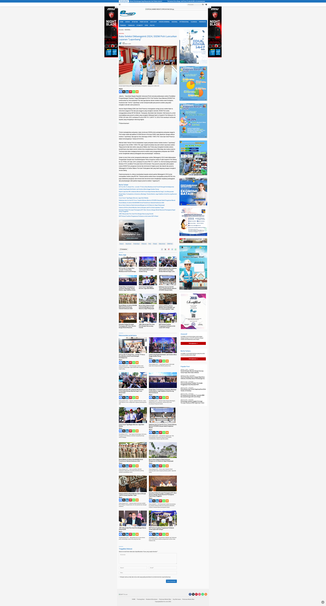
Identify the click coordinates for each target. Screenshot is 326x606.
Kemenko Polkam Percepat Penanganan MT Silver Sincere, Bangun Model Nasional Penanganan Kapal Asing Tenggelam (147, 210)
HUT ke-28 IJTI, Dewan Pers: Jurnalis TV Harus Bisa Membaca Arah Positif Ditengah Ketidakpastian (146, 187)
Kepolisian (128, 243)
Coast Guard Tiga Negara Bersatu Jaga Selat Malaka (133, 198)
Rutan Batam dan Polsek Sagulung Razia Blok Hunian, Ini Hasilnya (193, 390)
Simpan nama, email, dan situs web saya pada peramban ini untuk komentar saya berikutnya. (145, 577)
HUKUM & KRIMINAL (164, 21)
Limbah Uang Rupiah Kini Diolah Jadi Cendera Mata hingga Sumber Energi (139, 189)
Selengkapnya (193, 343)
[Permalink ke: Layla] (120, 43)
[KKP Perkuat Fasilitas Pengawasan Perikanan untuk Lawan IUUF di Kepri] (168, 318)
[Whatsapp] (133, 91)
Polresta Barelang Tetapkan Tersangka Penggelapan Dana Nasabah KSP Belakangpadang (192, 383)
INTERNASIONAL (184, 21)
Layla (123, 42)
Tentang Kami (140, 599)
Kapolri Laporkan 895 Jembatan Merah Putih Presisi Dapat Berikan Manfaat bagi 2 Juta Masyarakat (146, 191)
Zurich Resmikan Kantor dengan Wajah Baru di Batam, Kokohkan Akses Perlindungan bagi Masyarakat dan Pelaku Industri (193, 377)
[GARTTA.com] (127, 13)
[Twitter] (193, 594)
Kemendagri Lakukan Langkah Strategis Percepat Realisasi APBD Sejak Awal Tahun (192, 402)
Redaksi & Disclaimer (152, 599)
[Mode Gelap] (206, 4)
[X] (123, 91)
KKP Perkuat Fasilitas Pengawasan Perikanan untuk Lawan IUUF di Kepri (138, 216)
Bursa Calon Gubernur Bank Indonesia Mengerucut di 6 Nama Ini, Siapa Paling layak (142, 205)
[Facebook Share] (162, 249)
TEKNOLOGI (131, 25)
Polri (150, 243)
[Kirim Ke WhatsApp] (175, 249)
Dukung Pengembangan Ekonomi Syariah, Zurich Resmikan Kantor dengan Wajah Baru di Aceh (206, 1)
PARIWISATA (202, 21)
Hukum (122, 243)
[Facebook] (120, 91)
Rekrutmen (162, 243)
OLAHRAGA (194, 21)
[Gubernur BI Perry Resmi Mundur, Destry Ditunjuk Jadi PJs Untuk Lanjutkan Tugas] (168, 299)
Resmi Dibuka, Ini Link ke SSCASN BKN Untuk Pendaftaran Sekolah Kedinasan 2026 (141, 202)
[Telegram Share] (172, 249)
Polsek (155, 243)
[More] (137, 91)
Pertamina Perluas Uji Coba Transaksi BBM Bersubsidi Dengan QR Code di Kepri (192, 396)
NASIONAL (174, 21)
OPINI (146, 25)
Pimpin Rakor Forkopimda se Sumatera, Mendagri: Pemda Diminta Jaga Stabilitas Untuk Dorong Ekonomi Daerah (148, 194)
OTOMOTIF (140, 25)
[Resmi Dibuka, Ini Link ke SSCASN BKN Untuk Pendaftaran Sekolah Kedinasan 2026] (128, 299)
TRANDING (123, 25)
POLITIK (152, 25)
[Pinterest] (130, 91)
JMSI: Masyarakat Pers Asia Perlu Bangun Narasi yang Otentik (136, 214)
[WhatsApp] (202, 594)
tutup (116, 7)
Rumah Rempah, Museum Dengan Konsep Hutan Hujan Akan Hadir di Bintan (192, 371)
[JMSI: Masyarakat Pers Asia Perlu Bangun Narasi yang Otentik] (148, 318)
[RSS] (205, 594)
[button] (203, 4)
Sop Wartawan (177, 599)
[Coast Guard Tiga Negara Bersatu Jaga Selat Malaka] (148, 280)
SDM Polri (170, 243)
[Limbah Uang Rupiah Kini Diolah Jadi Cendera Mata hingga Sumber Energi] (148, 262)
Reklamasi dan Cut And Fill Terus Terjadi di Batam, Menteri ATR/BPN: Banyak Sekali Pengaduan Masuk (147, 200)
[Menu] (120, 4)
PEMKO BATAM (144, 21)
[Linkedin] (127, 91)
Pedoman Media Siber (165, 599)
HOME (121, 21)
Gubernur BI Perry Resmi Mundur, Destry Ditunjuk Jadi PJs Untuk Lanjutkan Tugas (141, 207)
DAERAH (127, 21)
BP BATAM (135, 21)
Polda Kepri (136, 243)
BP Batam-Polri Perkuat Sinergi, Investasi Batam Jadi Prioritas (156, 1)
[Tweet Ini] (165, 249)
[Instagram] (199, 594)
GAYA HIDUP (153, 21)
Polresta (144, 243)
